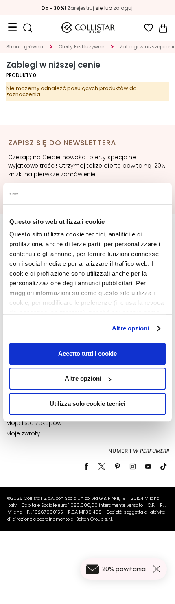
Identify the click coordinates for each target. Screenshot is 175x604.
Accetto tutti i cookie (87, 353)
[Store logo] (88, 27)
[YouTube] (148, 466)
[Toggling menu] (12, 28)
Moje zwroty (23, 433)
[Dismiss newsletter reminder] (158, 569)
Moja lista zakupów (33, 423)
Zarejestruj (81, 7)
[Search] (27, 28)
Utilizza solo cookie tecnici (87, 403)
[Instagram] (132, 466)
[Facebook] (86, 466)
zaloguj (123, 7)
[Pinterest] (117, 466)
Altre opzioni (130, 328)
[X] (101, 466)
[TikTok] (163, 466)
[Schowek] (149, 28)
